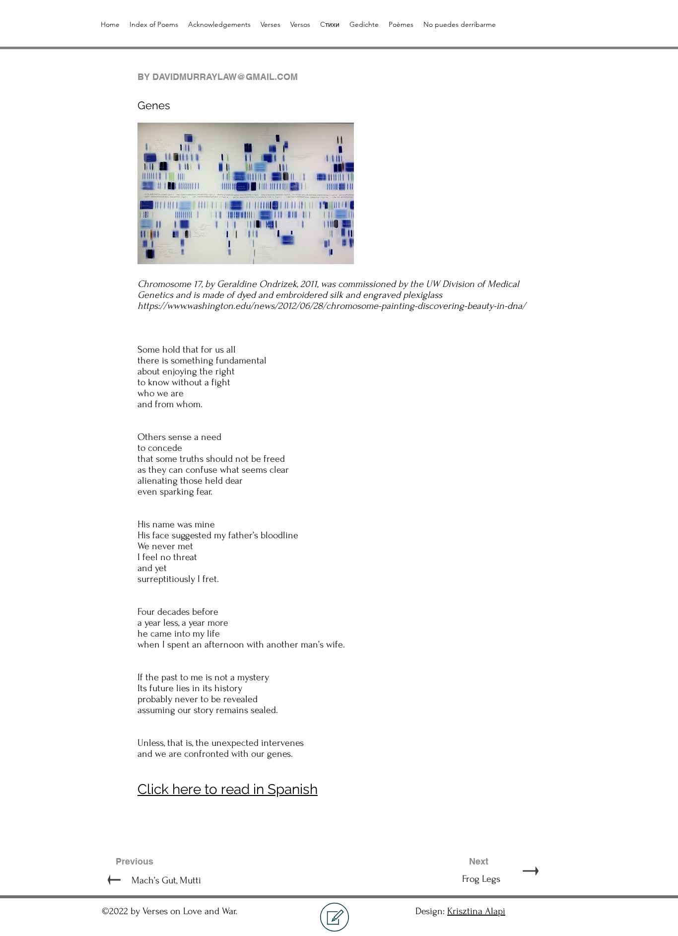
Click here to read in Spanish (227, 789)
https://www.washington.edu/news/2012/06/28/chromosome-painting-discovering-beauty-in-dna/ (331, 305)
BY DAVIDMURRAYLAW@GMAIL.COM (217, 77)
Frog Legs (458, 878)
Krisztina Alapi (476, 911)
